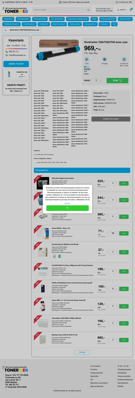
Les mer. (67, 204)
